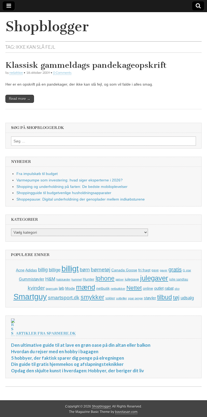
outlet (159, 288)
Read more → (19, 99)
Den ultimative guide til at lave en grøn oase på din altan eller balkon (80, 345)
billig (43, 269)
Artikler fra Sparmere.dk (46, 333)
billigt (70, 268)
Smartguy (30, 296)
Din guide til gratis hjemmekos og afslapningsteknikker (67, 364)
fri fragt (144, 270)
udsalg (187, 297)
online (148, 288)
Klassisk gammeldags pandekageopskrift (86, 65)
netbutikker (118, 288)
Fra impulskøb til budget (37, 173)
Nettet (134, 288)
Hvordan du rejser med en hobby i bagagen (54, 351)
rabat (169, 288)
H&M (50, 279)
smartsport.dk (64, 297)
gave (155, 270)
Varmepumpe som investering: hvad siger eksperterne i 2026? (69, 180)
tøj (176, 297)
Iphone (105, 278)
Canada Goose (124, 270)
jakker (120, 279)
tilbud (164, 297)
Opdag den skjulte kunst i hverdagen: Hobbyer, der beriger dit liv (77, 370)
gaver (163, 270)
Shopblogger (47, 26)
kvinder (36, 288)
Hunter (88, 279)
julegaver (154, 278)
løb (61, 288)
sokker (110, 298)
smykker (92, 297)
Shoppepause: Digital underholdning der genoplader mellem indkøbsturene (80, 199)
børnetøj (100, 269)
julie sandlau (178, 279)
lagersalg (52, 288)
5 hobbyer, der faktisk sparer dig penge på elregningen (67, 358)
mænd (85, 287)
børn (85, 269)
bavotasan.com (126, 412)
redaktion (16, 73)
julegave (132, 279)
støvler (150, 298)
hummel (76, 279)
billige (54, 269)
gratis (175, 269)
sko (177, 288)
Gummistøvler (31, 279)
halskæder (63, 279)
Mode (70, 288)
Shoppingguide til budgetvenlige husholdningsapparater (63, 193)
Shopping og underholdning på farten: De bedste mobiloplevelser (71, 186)
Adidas (31, 270)
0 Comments (62, 73)
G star (187, 270)
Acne (20, 270)
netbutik (103, 288)
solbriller (121, 298)
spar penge (135, 298)
